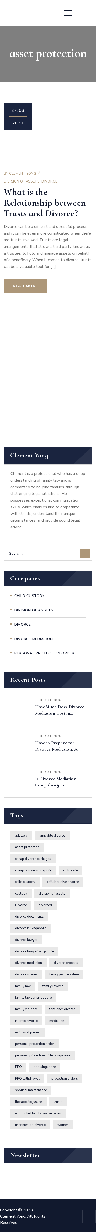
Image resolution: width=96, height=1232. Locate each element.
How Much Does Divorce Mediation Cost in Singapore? (59, 710)
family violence (26, 1009)
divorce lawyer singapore (34, 951)
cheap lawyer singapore (33, 870)
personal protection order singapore (42, 1055)
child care (70, 870)
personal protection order (34, 1044)
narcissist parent (27, 1032)
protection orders (64, 1078)
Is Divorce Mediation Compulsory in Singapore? (55, 782)
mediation (56, 1020)
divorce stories (26, 974)
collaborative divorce (63, 882)
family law (23, 986)
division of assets (52, 893)
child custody (25, 882)
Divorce (49, 181)
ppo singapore (45, 1067)
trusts (58, 1101)
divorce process (66, 963)
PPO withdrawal (27, 1078)
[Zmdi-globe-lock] (72, 1216)
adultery (21, 835)
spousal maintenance (31, 1090)
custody (21, 893)
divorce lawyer (26, 939)
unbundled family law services (38, 1113)
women (63, 1125)
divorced (45, 905)
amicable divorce (52, 835)
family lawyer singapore (33, 997)
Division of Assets (22, 181)
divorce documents (29, 916)
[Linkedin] (55, 1216)
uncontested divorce (30, 1125)
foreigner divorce (62, 1009)
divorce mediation (28, 963)
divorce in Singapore (30, 928)
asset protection (27, 847)
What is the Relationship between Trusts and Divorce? (45, 203)
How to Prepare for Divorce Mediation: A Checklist (56, 746)
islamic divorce (26, 1020)
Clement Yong (22, 173)
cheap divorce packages (33, 858)
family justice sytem (64, 974)
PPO (18, 1067)
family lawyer (52, 986)
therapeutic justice (28, 1101)
